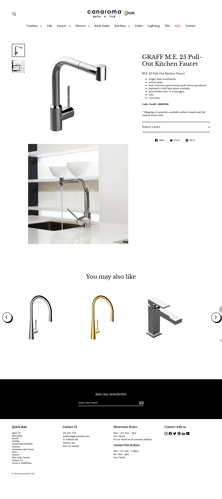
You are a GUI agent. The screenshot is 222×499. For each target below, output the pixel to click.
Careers (15, 455)
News (14, 452)
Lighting (154, 26)
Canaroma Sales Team (23, 449)
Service (191, 26)
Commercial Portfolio (22, 444)
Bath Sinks (102, 26)
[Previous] (7, 317)
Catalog (15, 441)
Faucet (62, 26)
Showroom (17, 436)
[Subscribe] (141, 403)
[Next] (216, 317)
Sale (178, 26)
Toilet (139, 26)
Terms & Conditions (22, 463)
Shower (80, 26)
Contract (16, 447)
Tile (167, 26)
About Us (16, 433)
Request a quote (151, 127)
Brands (15, 438)
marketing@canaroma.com (76, 436)
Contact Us (17, 460)
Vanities (32, 26)
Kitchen (121, 26)
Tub (49, 26)
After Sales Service (21, 457)
